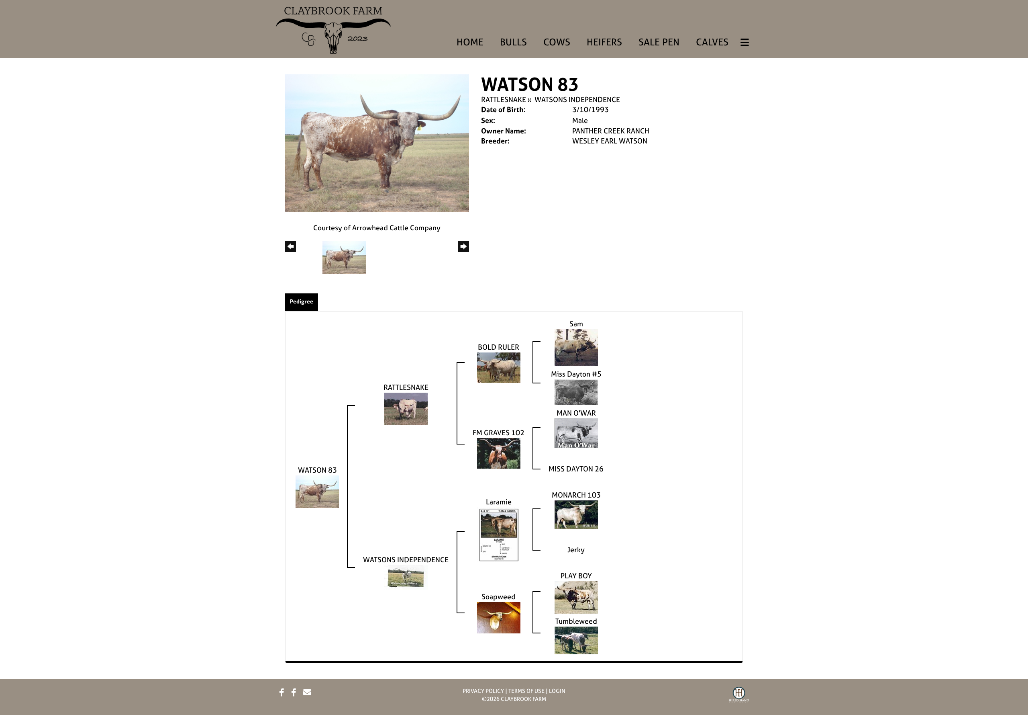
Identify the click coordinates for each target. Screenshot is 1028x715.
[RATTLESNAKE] (406, 408)
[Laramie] (498, 534)
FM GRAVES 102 (498, 433)
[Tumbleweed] (576, 640)
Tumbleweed (576, 621)
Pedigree (301, 301)
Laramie (499, 502)
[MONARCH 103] (576, 514)
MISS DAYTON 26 (576, 469)
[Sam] (576, 347)
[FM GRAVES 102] (498, 453)
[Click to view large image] (377, 142)
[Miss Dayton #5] (576, 392)
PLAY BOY (576, 576)
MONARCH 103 (576, 495)
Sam (576, 324)
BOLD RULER (498, 347)
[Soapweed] (498, 617)
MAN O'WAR (576, 413)
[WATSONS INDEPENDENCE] (406, 577)
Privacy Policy (483, 691)
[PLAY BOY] (576, 597)
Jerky (576, 550)
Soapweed (498, 597)
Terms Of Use (526, 691)
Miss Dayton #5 (576, 374)
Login (557, 691)
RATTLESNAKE (503, 99)
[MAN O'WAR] (576, 433)
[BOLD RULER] (498, 367)
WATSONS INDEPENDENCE (577, 99)
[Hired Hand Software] (739, 696)
